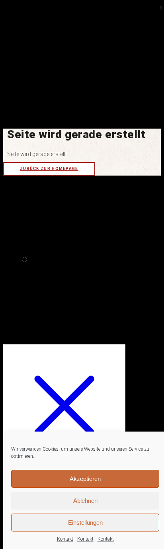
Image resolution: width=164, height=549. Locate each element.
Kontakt (65, 539)
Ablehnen (85, 500)
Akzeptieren (85, 478)
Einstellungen (85, 522)
